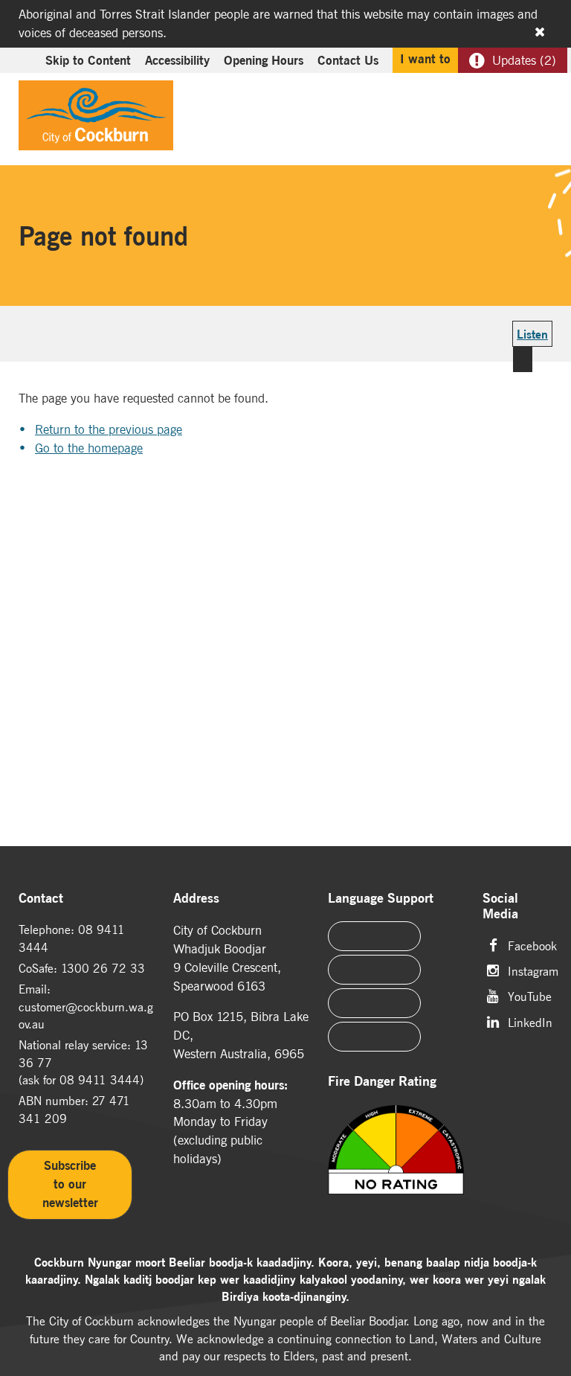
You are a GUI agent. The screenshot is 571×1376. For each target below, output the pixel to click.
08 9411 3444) (101, 1079)
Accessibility (177, 60)
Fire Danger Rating (382, 1081)
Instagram (533, 970)
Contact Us (347, 60)
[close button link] (540, 32)
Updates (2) (524, 60)
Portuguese (374, 970)
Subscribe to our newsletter (70, 1184)
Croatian (374, 1037)
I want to (425, 58)
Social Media (500, 907)
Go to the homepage (89, 448)
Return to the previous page (108, 429)
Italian (374, 1003)
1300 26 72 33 (103, 968)
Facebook (532, 945)
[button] (505, 94)
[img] (396, 1168)
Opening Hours (263, 60)
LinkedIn (530, 1021)
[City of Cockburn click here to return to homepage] (96, 119)
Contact (41, 898)
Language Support (380, 898)
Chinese (374, 936)
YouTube (530, 995)
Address (196, 898)
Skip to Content (88, 60)
